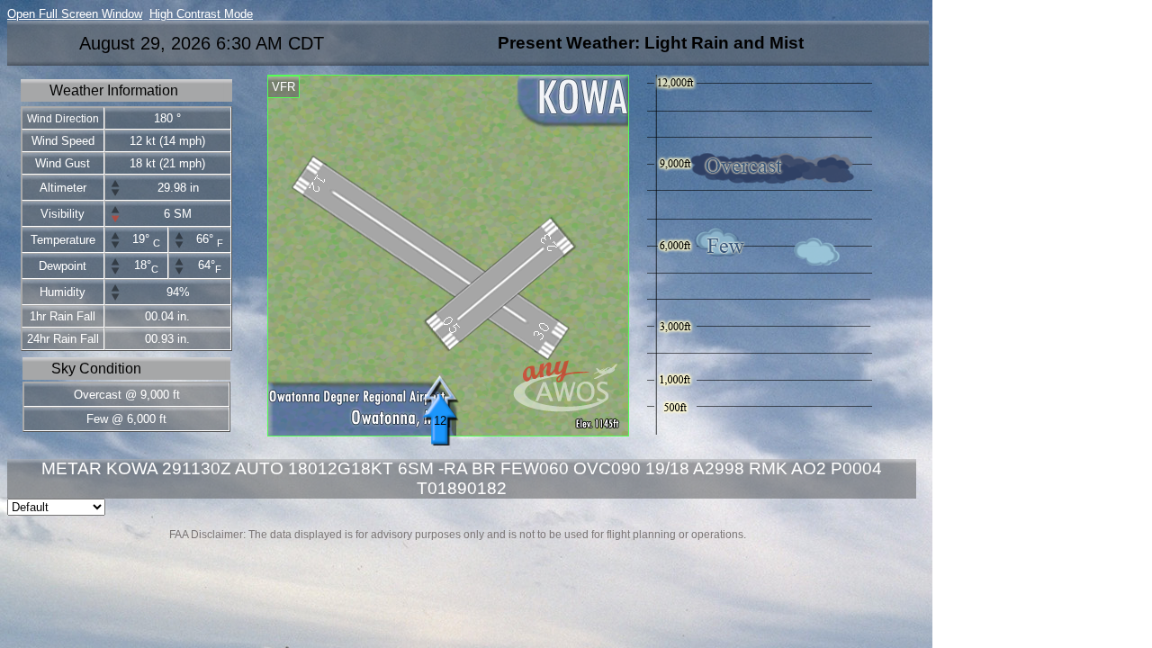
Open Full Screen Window (74, 14)
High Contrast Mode (201, 14)
